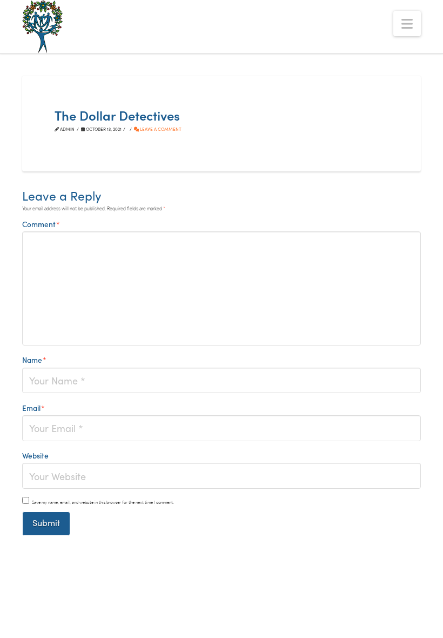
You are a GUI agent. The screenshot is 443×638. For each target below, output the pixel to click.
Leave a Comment (160, 129)
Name (34, 359)
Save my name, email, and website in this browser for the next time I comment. (103, 502)
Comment (41, 223)
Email (33, 407)
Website (35, 455)
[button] (407, 23)
